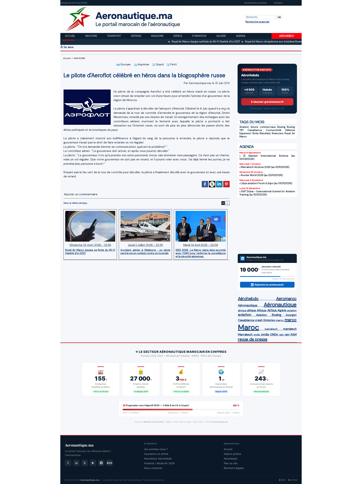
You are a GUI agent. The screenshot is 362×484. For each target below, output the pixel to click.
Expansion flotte (249, 133)
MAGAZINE (79, 58)
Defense (136, 36)
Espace (178, 36)
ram (281, 334)
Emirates (269, 320)
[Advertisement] (267, 225)
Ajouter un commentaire (80, 194)
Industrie (91, 36)
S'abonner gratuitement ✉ (267, 101)
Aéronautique (247, 305)
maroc (280, 320)
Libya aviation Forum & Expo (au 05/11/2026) (266, 183)
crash (259, 320)
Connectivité (273, 130)
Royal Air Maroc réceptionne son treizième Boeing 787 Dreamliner (266, 41)
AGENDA (246, 146)
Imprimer (143, 64)
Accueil (70, 36)
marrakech (271, 329)
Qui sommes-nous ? (156, 449)
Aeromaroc (286, 298)
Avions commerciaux (263, 127)
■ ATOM (292, 480)
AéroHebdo (230, 458)
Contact (278, 2)
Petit (173, 64)
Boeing (281, 127)
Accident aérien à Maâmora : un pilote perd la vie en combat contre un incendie (145, 251)
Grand (159, 64)
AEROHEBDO (286, 36)
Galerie (221, 36)
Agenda (240, 36)
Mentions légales (234, 467)
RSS (109, 463)
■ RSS (282, 480)
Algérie (281, 310)
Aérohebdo (248, 298)
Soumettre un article (255, 2)
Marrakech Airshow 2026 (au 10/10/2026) (265, 167)
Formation (199, 36)
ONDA (274, 334)
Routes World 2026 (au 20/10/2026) (262, 175)
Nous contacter (153, 467)
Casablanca (255, 130)
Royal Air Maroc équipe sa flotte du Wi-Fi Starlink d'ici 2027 (189, 41)
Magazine (157, 36)
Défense (290, 130)
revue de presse (252, 339)
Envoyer (125, 64)
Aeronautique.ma (220, 422)
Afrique (261, 310)
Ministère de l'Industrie (153, 422)
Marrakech (245, 334)
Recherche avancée (257, 21)
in (76, 463)
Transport (114, 36)
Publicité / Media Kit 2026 (159, 463)
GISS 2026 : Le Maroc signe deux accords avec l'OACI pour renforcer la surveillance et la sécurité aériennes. (201, 253)
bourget (291, 315)
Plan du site (231, 463)
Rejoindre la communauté (269, 284)
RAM (294, 334)
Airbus (272, 310)
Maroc (248, 327)
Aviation (244, 127)
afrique (242, 310)
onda (257, 334)
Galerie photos (232, 453)
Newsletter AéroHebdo (158, 458)
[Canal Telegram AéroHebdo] (101, 463)
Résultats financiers (272, 133)
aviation (292, 310)
